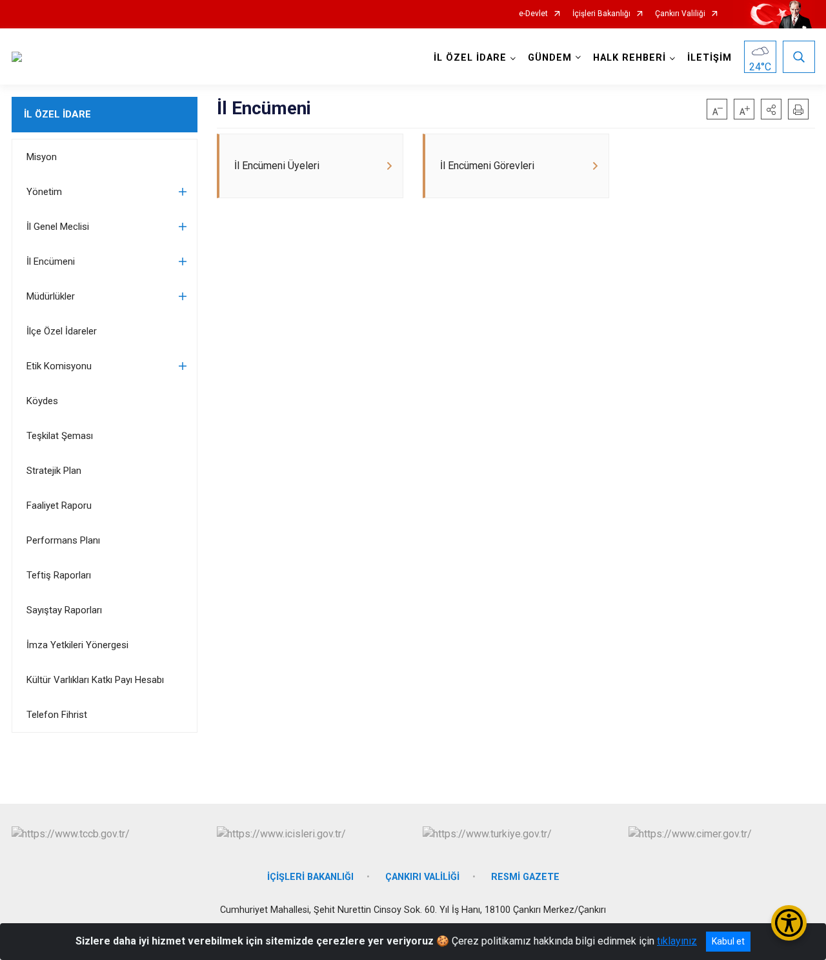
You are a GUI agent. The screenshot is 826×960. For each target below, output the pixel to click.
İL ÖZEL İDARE (57, 114)
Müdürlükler (50, 296)
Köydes (42, 401)
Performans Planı (63, 540)
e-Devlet (533, 14)
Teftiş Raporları (58, 575)
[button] (771, 109)
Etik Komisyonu (59, 366)
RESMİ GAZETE (525, 877)
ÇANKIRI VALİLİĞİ (422, 877)
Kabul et (728, 941)
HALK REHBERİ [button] (629, 57)
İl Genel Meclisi (57, 226)
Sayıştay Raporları (64, 610)
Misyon (41, 157)
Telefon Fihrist (56, 714)
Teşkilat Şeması (59, 436)
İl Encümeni (50, 261)
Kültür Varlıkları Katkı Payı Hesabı (95, 680)
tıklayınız (677, 941)
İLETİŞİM (709, 57)
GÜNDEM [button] (550, 57)
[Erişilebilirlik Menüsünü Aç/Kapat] (789, 923)
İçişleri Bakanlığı (601, 14)
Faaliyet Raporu (59, 505)
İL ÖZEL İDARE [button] (470, 57)
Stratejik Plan (53, 470)
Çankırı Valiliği (680, 14)
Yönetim (44, 192)
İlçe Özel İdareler (61, 331)
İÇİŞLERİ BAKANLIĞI (310, 877)
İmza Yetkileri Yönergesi (77, 645)
